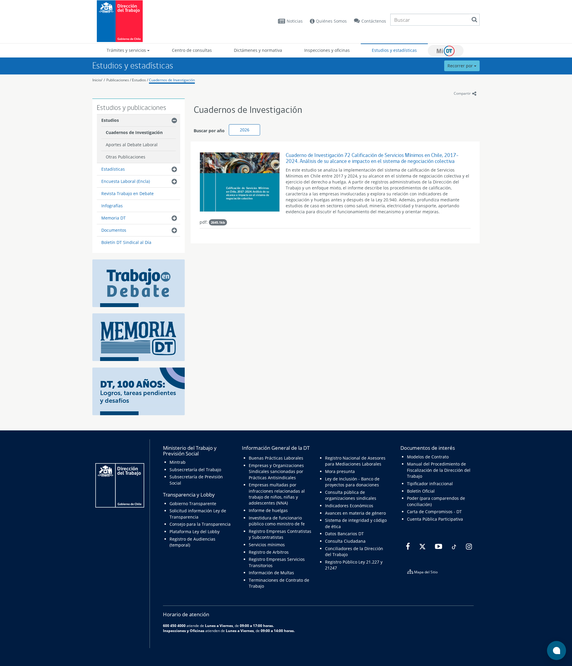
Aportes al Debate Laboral (132, 144)
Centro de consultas (192, 50)
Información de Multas (271, 572)
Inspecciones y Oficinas (183, 630)
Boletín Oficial (421, 491)
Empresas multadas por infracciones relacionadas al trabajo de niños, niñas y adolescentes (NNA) (277, 494)
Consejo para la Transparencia (200, 524)
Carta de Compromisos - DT (434, 511)
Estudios (139, 80)
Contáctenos (373, 21)
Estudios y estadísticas (394, 50)
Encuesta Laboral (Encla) (125, 181)
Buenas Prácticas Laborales (276, 458)
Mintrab (178, 462)
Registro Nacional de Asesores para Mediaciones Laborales (355, 461)
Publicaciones (118, 80)
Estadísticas (113, 169)
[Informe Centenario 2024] (138, 391)
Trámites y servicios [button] (127, 50)
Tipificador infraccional (430, 483)
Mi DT (446, 50)
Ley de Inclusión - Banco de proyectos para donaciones (352, 482)
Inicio (96, 80)
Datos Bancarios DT (344, 533)
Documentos (113, 230)
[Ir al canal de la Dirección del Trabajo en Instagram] (468, 546)
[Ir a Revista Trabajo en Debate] (138, 283)
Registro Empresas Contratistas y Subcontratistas (280, 534)
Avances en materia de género (355, 513)
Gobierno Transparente (193, 503)
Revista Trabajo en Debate (127, 193)
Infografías (112, 205)
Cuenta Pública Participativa (435, 519)
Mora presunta (340, 471)
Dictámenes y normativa (258, 50)
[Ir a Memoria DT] (138, 337)
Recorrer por (460, 66)
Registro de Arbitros (269, 552)
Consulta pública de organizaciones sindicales (350, 495)
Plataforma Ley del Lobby (195, 531)
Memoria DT (113, 218)
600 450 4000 (174, 625)
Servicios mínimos (267, 544)
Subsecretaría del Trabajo (195, 469)
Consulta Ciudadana (345, 541)
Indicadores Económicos (349, 505)
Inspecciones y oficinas (327, 50)
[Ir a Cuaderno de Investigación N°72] (240, 183)
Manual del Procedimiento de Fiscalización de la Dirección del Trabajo (438, 470)
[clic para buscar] (474, 19)
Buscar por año (209, 130)
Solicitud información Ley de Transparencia (198, 513)
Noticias (295, 21)
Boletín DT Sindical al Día (126, 242)
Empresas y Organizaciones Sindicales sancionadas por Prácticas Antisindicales (276, 471)
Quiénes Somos (331, 21)
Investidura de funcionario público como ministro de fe (277, 521)
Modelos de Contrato (428, 457)
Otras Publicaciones (125, 157)
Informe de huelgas (268, 510)
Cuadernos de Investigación (172, 80)
